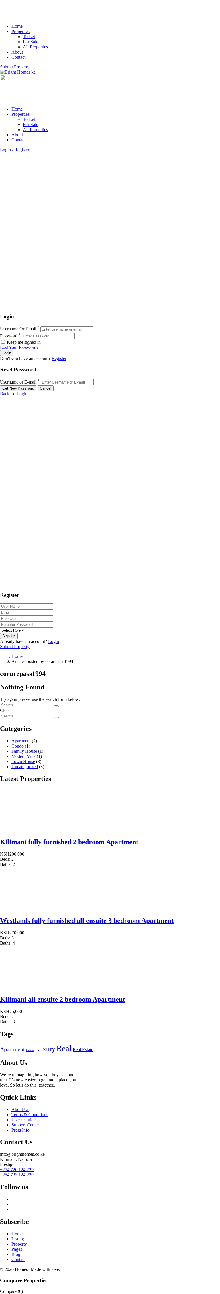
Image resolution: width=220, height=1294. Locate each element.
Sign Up (8, 636)
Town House (23, 761)
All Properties (35, 46)
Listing (17, 1238)
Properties (20, 31)
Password (8, 335)
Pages (16, 1249)
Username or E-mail (18, 381)
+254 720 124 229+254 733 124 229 (17, 1172)
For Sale (30, 41)
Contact (18, 57)
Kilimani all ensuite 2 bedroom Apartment (62, 999)
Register (21, 149)
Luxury (45, 1049)
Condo (17, 746)
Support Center (25, 1124)
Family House (24, 751)
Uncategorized (24, 766)
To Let (29, 36)
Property (19, 1244)
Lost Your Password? (19, 347)
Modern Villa (23, 756)
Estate (30, 1050)
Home (17, 26)
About (17, 52)
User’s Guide (23, 1119)
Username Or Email (18, 329)
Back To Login (14, 393)
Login (6, 149)
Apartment (21, 740)
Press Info (20, 1130)
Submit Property (15, 66)
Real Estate (83, 1049)
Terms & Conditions (29, 1114)
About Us (20, 1109)
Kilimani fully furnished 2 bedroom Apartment (69, 842)
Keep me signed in (23, 342)
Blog (15, 1254)
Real (64, 1048)
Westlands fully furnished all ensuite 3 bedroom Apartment (87, 920)
